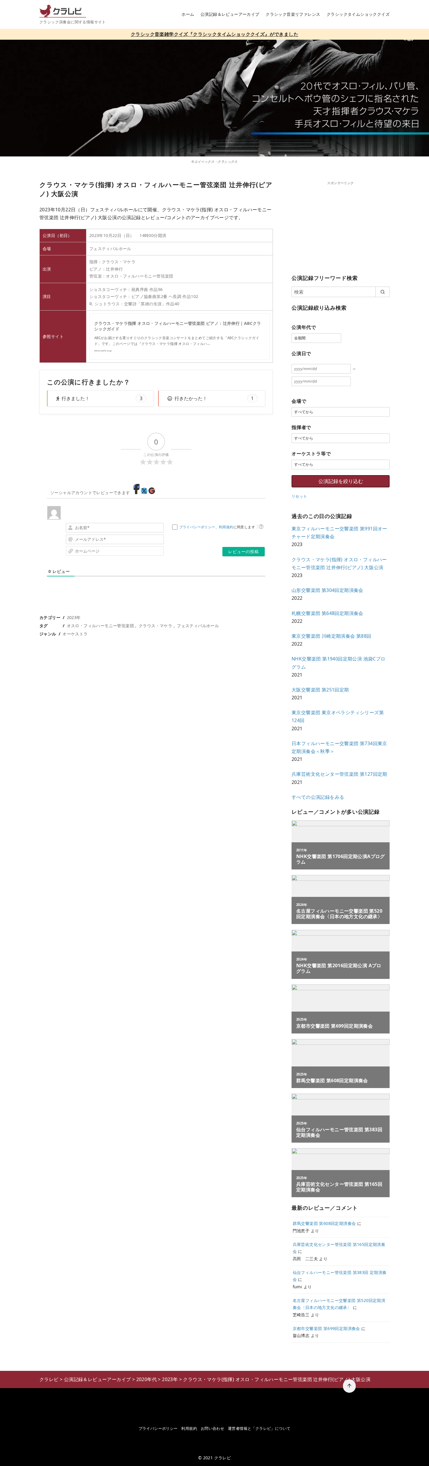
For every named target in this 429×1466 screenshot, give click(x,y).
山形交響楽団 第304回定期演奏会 (327, 590)
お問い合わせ (212, 1428)
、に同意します (217, 526)
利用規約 (226, 526)
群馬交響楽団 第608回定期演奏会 (324, 1223)
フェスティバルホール (198, 625)
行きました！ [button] (102, 398)
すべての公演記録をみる (318, 797)
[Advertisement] (341, 226)
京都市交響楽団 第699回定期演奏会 (326, 1328)
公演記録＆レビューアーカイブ (229, 14)
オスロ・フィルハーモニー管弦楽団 (100, 625)
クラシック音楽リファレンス (293, 14)
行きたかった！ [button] (214, 398)
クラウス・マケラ (155, 625)
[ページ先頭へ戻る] (349, 1386)
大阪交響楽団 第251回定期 (320, 689)
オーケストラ (75, 634)
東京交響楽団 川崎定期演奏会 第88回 (332, 636)
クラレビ (222, 1457)
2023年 (74, 617)
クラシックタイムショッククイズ (358, 14)
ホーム (188, 14)
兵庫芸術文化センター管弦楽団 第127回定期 (339, 774)
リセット (299, 496)
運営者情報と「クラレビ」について (259, 1428)
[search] (382, 292)
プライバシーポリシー (197, 526)
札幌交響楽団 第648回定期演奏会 (327, 613)
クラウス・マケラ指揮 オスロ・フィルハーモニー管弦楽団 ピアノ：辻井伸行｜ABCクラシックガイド (177, 326)
